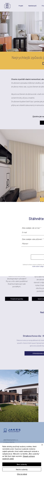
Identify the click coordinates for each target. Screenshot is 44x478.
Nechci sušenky (22, 469)
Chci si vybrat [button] (22, 474)
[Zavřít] (41, 446)
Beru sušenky (22, 464)
